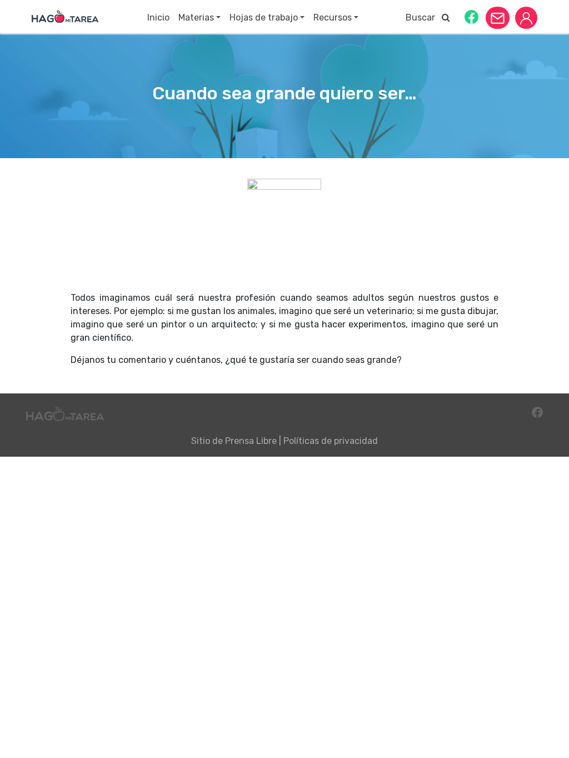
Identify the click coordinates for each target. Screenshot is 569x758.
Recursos (332, 17)
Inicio (158, 17)
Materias (196, 17)
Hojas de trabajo (263, 17)
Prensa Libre (251, 441)
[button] (471, 16)
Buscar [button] (424, 17)
